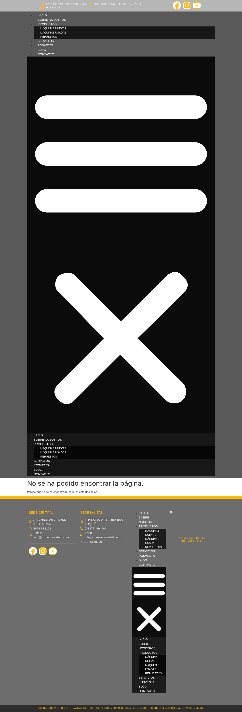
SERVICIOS (46, 41)
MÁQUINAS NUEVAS (53, 28)
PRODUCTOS (47, 24)
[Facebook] (177, 5)
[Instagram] (187, 5)
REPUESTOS (48, 36)
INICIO (42, 15)
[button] (121, 245)
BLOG (42, 49)
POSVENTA (46, 45)
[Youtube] (197, 5)
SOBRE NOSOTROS (52, 19)
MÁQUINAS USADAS (53, 32)
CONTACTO (46, 54)
